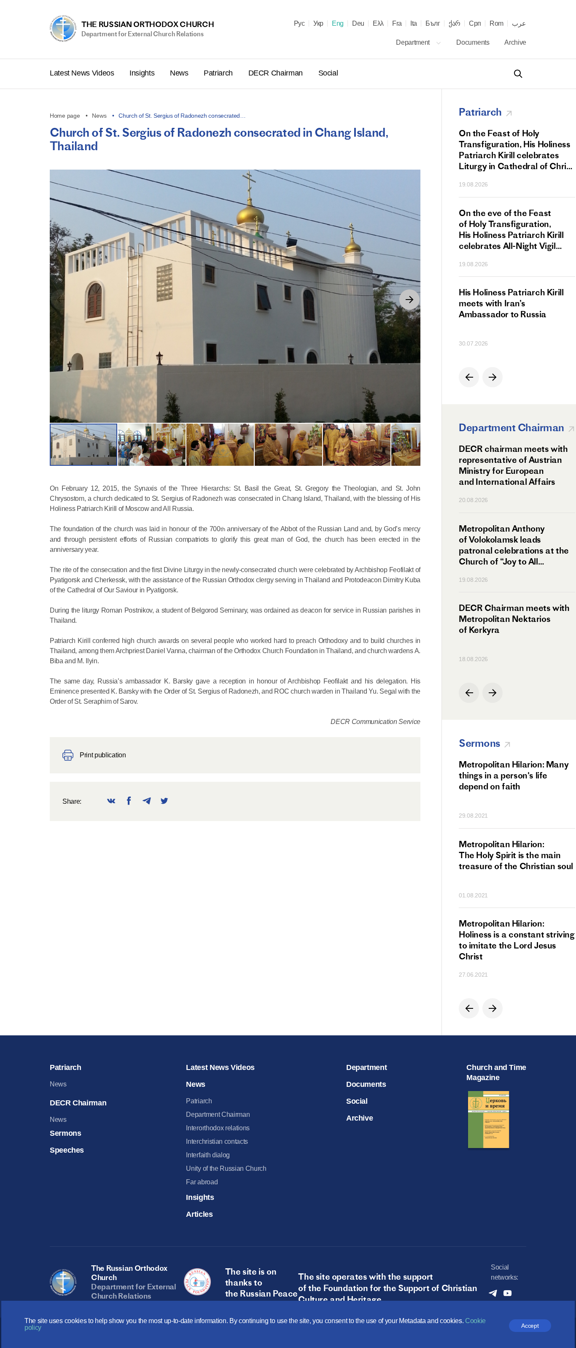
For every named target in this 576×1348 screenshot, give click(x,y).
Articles (199, 1214)
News (180, 73)
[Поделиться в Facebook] (129, 801)
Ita (413, 23)
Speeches (67, 1150)
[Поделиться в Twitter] (164, 801)
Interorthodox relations (218, 1128)
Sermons (65, 1133)
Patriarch (219, 73)
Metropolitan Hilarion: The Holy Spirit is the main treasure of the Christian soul (516, 855)
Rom (496, 23)
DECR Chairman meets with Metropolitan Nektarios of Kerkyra (514, 618)
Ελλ (378, 23)
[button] (409, 299)
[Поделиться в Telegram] (146, 801)
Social (328, 73)
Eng (338, 23)
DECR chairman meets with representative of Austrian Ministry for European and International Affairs (513, 465)
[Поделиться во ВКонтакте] (111, 801)
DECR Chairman (276, 73)
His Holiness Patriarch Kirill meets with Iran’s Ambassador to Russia (511, 303)
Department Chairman (218, 1114)
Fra (397, 23)
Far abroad (202, 1182)
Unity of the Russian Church (226, 1168)
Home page (65, 115)
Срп (475, 23)
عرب (519, 23)
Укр (318, 23)
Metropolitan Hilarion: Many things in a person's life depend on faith (513, 775)
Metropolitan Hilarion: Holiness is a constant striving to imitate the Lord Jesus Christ (517, 940)
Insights (142, 73)
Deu (358, 23)
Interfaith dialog (208, 1155)
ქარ (454, 23)
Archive (515, 42)
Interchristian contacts (217, 1141)
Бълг (432, 23)
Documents (473, 42)
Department (413, 42)
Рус (299, 23)
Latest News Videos (83, 73)
